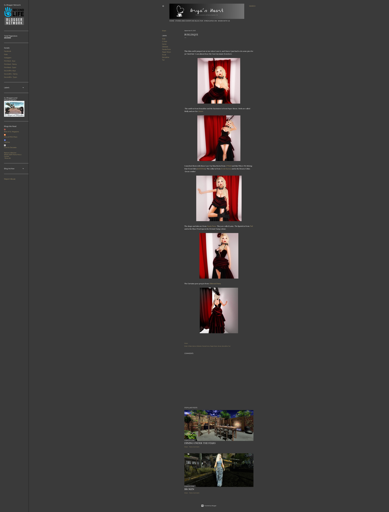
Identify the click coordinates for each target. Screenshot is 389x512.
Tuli (163, 60)
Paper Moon (166, 52)
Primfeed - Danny (10, 64)
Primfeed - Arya (9, 61)
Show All (8, 158)
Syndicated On (210, 21)
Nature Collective (10, 153)
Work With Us (224, 21)
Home (171, 21)
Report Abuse (9, 179)
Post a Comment (194, 447)
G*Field (228, 166)
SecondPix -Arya (10, 71)
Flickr (6, 54)
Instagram (7, 58)
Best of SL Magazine (11, 132)
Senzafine (165, 57)
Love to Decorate (10, 147)
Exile (163, 39)
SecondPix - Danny (11, 74)
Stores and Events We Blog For (189, 21)
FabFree (7, 142)
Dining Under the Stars (199, 443)
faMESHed (201, 169)
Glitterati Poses (215, 284)
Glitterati (165, 47)
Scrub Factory (226, 169)
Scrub (164, 55)
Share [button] (164, 31)
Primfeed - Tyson (10, 67)
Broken (189, 489)
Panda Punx (166, 49)
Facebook (7, 51)
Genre (164, 44)
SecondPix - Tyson (10, 77)
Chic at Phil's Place (10, 137)
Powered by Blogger (210, 505)
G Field (164, 41)
